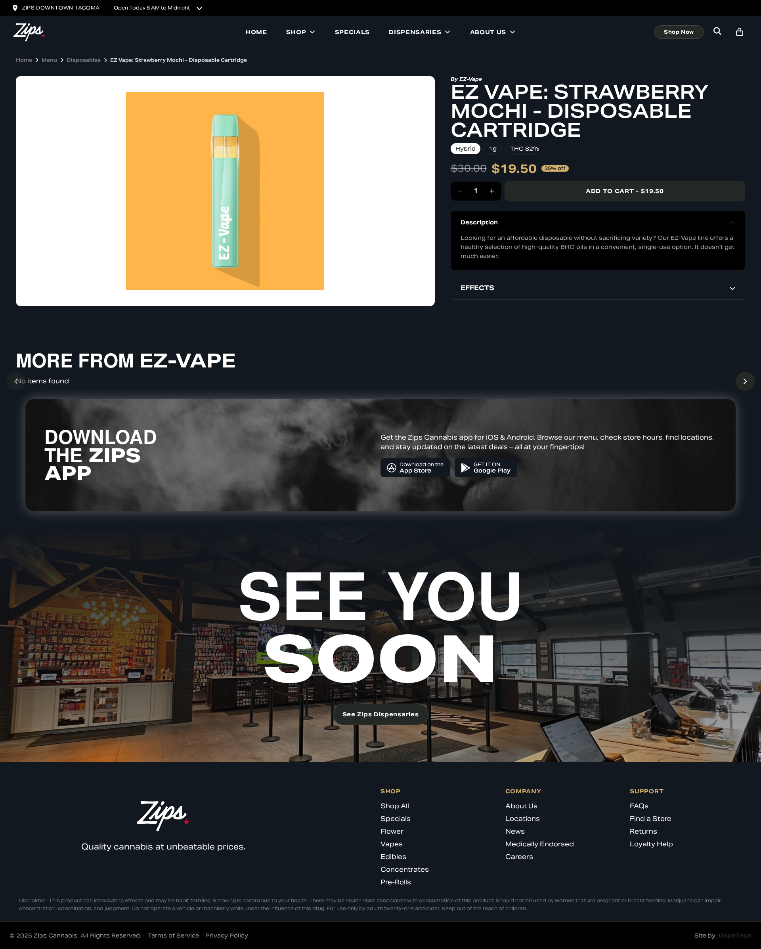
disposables (84, 60)
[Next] (745, 381)
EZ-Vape (470, 79)
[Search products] (717, 32)
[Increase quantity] (492, 191)
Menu (49, 60)
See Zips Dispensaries (380, 714)
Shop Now (679, 32)
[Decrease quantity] (460, 191)
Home (256, 32)
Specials (352, 32)
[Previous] (15, 381)
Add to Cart (625, 191)
